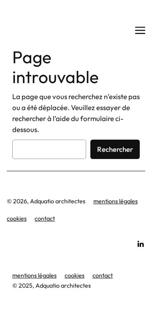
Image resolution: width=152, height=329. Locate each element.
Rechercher (115, 149)
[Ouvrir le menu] (140, 30)
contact (45, 218)
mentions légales (115, 201)
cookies (17, 218)
